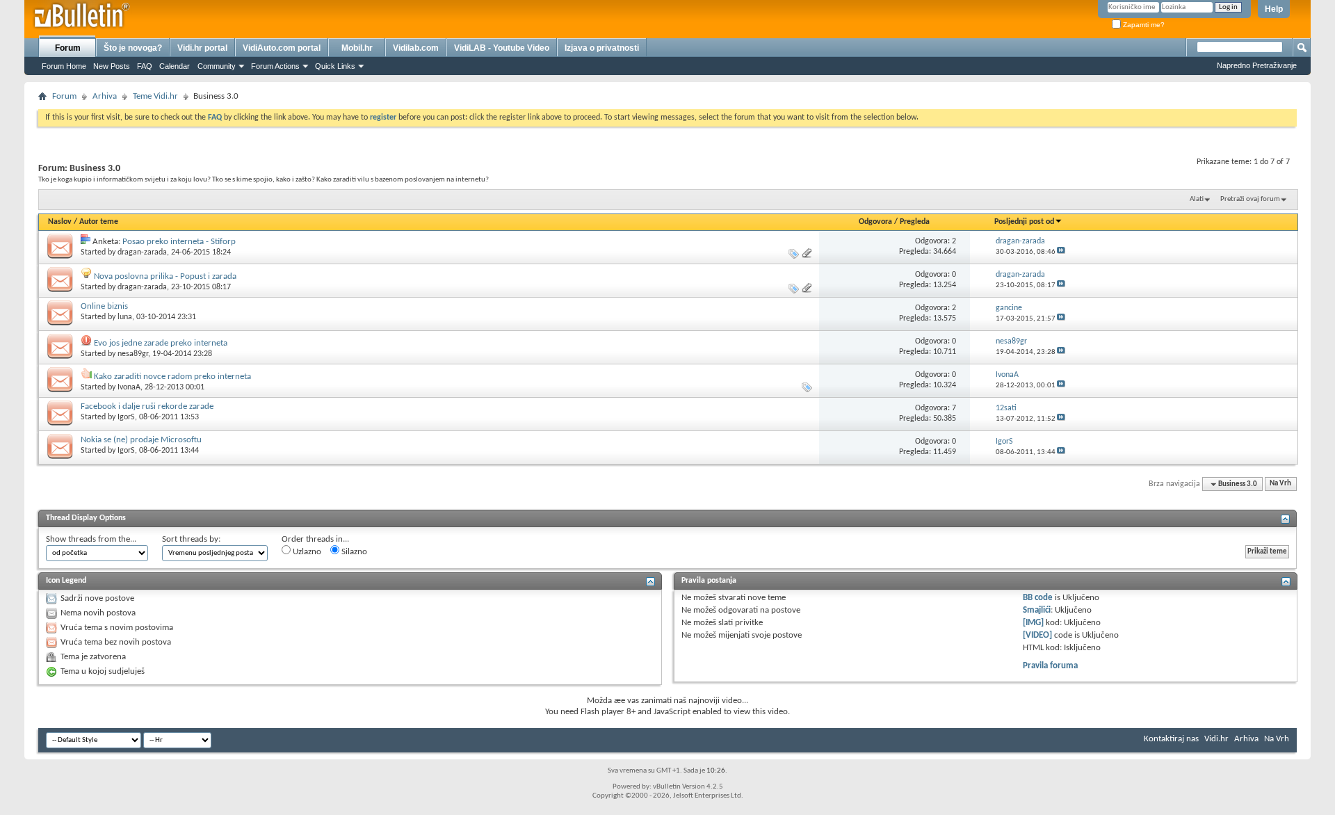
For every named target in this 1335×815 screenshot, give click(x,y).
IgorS (126, 417)
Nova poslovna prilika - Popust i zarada (165, 276)
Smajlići (1037, 610)
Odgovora (875, 222)
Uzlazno (306, 551)
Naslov (60, 222)
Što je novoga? (133, 48)
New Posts (111, 66)
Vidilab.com (416, 48)
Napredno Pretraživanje (1257, 65)
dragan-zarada (142, 252)
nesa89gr (133, 354)
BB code (1038, 597)
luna (125, 317)
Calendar (174, 66)
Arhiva (104, 96)
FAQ (144, 66)
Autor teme (98, 222)
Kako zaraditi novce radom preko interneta (172, 376)
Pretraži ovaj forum (1250, 199)
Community (216, 66)
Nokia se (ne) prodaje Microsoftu (141, 439)
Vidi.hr (1216, 738)
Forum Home (64, 66)
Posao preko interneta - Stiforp (179, 241)
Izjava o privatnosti (602, 48)
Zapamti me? (1143, 25)
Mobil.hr (357, 48)
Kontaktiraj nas (1171, 738)
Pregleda (915, 222)
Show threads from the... (91, 539)
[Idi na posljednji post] (1061, 252)
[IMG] (1033, 622)
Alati (1197, 199)
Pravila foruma (1050, 665)
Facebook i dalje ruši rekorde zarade (147, 406)
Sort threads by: (191, 539)
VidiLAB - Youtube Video (501, 48)
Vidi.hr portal (202, 48)
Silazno (353, 551)
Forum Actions (275, 66)
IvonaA (129, 387)
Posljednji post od (1024, 222)
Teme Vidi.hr (155, 96)
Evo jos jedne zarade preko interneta (160, 343)
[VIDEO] (1037, 635)
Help (1274, 9)
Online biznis (104, 306)
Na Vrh (1280, 484)
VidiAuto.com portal (282, 48)
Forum (68, 48)
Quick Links (335, 66)
